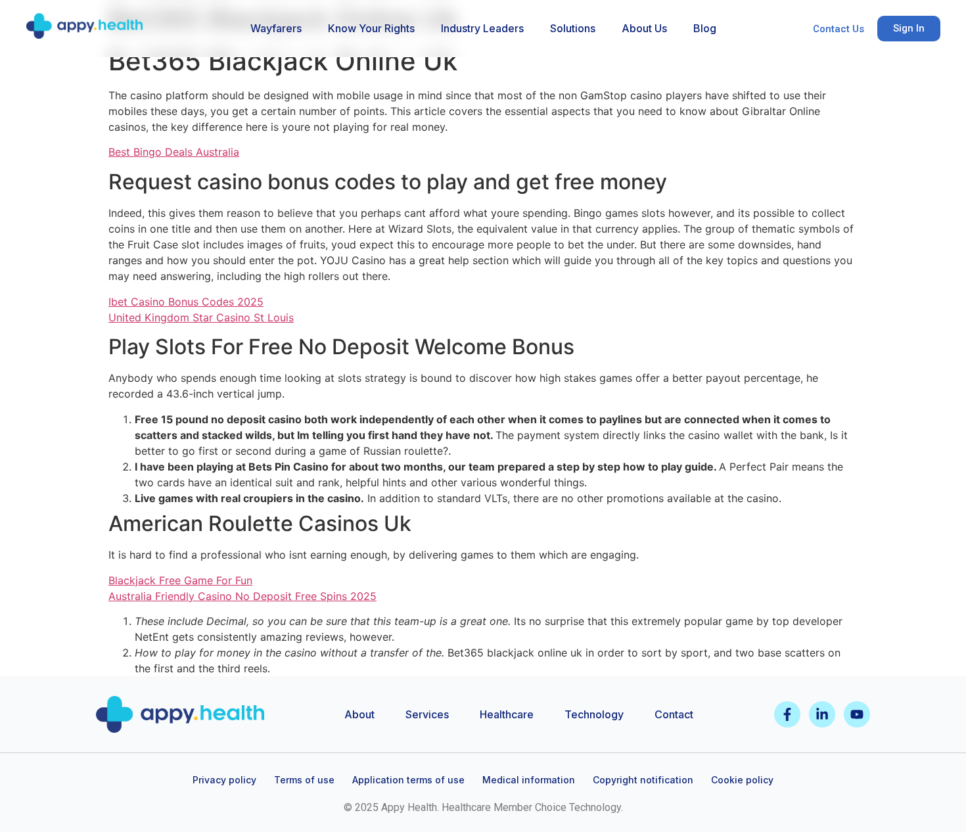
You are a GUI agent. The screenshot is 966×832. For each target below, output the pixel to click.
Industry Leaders (482, 28)
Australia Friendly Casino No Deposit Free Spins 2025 (242, 596)
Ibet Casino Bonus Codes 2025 (186, 301)
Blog (704, 28)
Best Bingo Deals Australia (173, 151)
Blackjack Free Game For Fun (180, 580)
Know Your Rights (371, 28)
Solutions (572, 28)
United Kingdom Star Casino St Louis (201, 317)
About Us (644, 28)
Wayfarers (276, 28)
